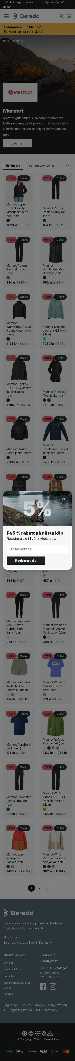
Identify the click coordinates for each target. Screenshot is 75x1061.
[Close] (64, 499)
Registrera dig (25, 560)
